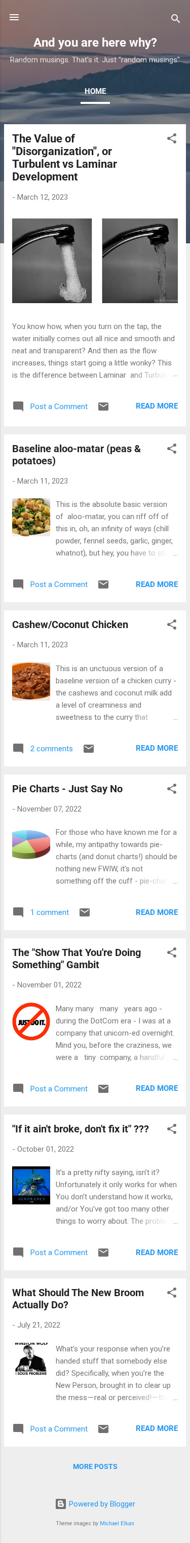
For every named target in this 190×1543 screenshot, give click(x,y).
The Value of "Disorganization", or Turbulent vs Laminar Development (64, 157)
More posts (95, 1466)
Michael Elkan (117, 1523)
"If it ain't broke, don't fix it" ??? (80, 1129)
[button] (172, 140)
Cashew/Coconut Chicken (70, 624)
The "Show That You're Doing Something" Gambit (76, 958)
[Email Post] (103, 410)
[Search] (176, 20)
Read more (157, 406)
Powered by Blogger (101, 1504)
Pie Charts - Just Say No (67, 789)
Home (95, 91)
